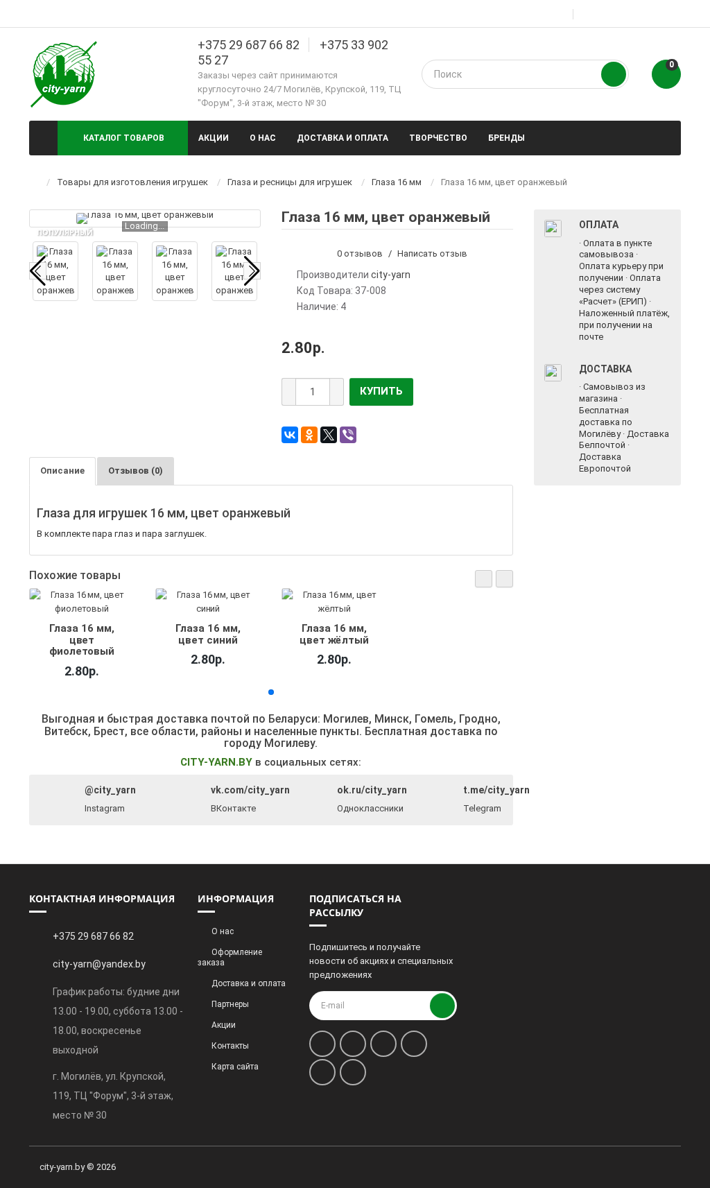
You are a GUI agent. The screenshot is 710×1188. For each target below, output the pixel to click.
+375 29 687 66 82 (249, 44)
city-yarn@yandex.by (99, 964)
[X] (328, 435)
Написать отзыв (432, 253)
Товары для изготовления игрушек (132, 182)
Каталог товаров (123, 138)
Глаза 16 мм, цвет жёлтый (334, 634)
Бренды (506, 138)
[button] (483, 578)
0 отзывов (360, 253)
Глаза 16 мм (397, 182)
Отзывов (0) (135, 470)
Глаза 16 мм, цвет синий (208, 634)
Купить (381, 391)
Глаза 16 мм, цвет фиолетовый (82, 639)
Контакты (230, 1046)
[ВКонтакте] (290, 435)
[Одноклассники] (309, 435)
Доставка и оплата (342, 138)
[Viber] (348, 435)
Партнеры (230, 1004)
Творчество (438, 138)
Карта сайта (235, 1066)
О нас (263, 138)
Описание (62, 470)
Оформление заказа (230, 957)
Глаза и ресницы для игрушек (289, 182)
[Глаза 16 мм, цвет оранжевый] (145, 218)
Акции (213, 138)
